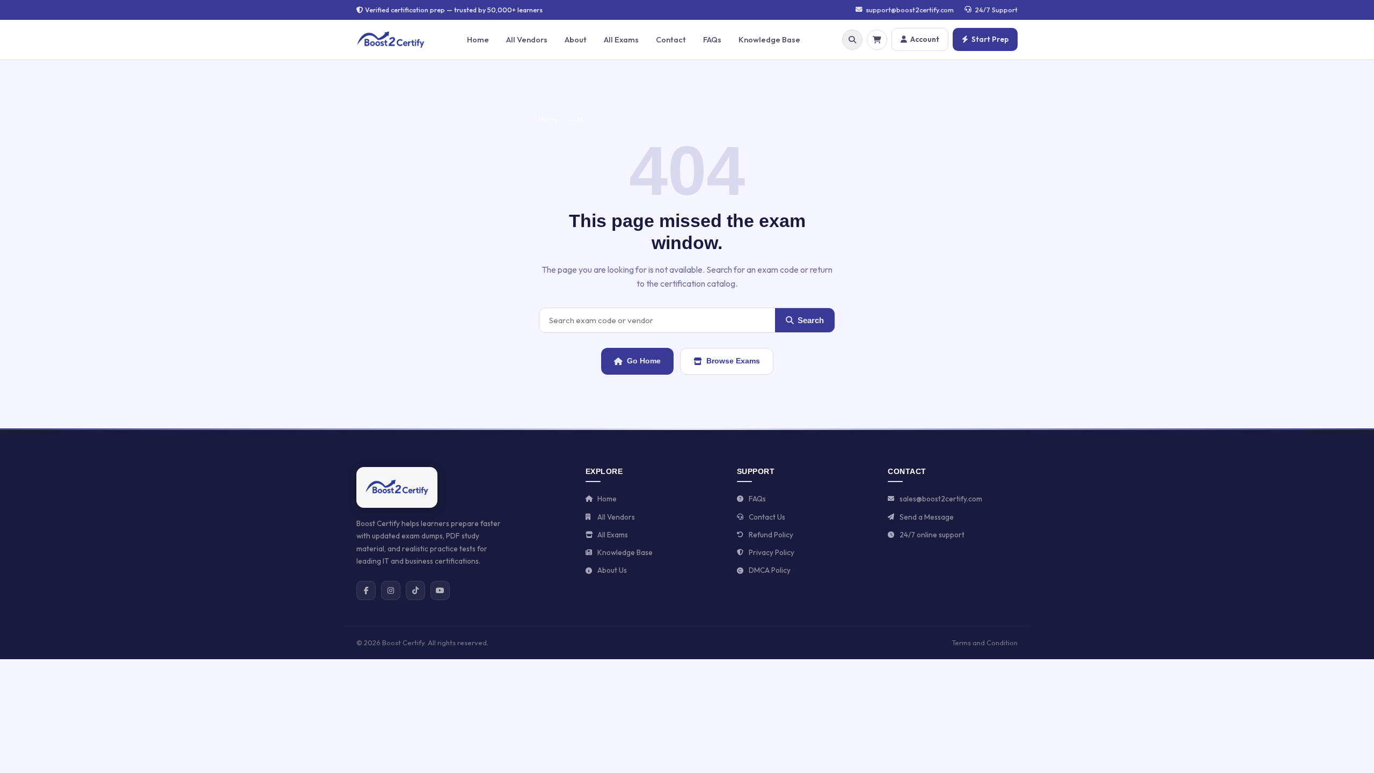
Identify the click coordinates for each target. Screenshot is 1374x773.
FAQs (712, 39)
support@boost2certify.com (910, 9)
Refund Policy (771, 534)
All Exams (621, 39)
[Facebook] (366, 590)
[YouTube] (440, 590)
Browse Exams (733, 360)
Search (811, 320)
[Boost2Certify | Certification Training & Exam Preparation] (396, 487)
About (576, 39)
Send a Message (927, 517)
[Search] (852, 40)
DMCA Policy (770, 570)
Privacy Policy (771, 552)
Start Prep (989, 39)
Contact (671, 39)
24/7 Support (996, 9)
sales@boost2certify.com (941, 499)
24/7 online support (932, 534)
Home (478, 39)
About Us (612, 570)
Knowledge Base (769, 39)
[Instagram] (390, 590)
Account (924, 39)
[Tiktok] (415, 590)
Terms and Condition (985, 642)
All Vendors (526, 39)
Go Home (644, 360)
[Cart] (877, 40)
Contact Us (767, 517)
